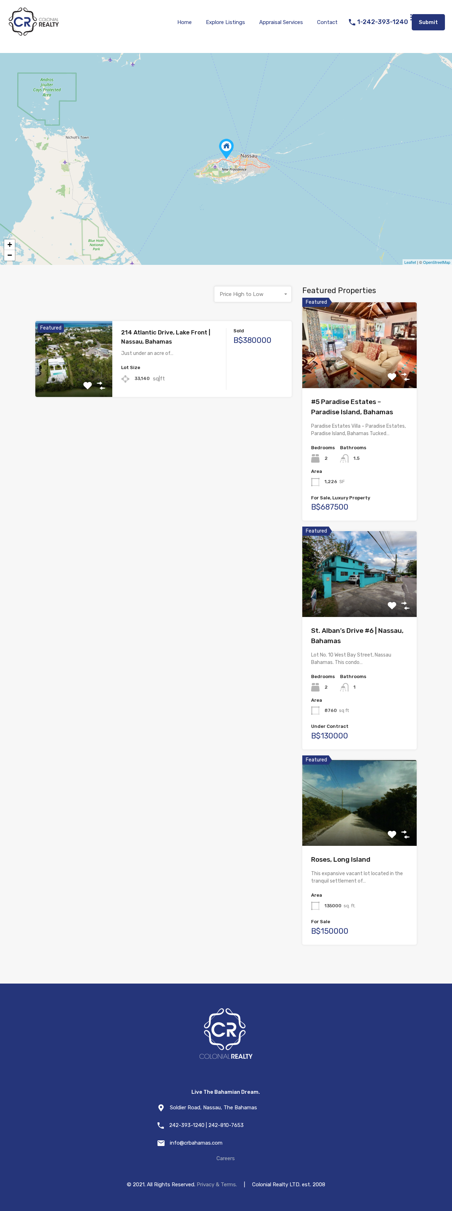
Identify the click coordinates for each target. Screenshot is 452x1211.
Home (184, 22)
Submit (428, 22)
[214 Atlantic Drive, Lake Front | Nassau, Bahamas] (226, 149)
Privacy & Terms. (217, 1184)
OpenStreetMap (436, 262)
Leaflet (410, 262)
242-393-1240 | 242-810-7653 (206, 1125)
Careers (225, 1158)
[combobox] (253, 294)
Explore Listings (225, 22)
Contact (327, 22)
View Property (73, 382)
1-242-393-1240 (382, 22)
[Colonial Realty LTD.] (33, 34)
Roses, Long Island (340, 859)
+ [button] (9, 244)
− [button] (9, 255)
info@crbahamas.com (196, 1143)
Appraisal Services (281, 22)
